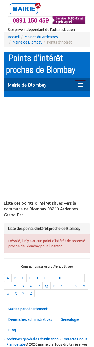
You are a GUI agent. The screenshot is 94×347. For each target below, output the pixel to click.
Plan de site (16, 344)
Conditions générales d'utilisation (31, 339)
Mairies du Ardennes (41, 37)
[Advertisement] (47, 149)
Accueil (14, 37)
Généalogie (70, 319)
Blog (12, 330)
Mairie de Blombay (27, 42)
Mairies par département (28, 309)
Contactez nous (74, 339)
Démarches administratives (30, 319)
